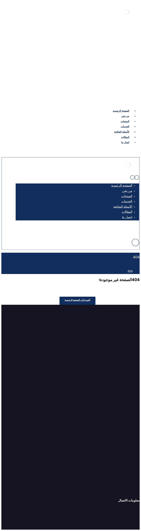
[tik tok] (114, 90)
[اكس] (125, 231)
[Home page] (138, 271)
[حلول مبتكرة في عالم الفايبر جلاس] (127, 15)
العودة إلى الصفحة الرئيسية (77, 300)
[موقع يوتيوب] (120, 231)
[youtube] (125, 90)
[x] (131, 90)
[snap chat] (109, 90)
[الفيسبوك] (136, 231)
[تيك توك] (131, 231)
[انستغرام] (114, 231)
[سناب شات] (109, 231)
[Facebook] (136, 90)
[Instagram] (120, 90)
